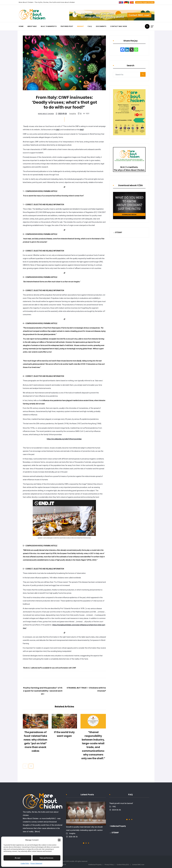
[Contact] (111, 15)
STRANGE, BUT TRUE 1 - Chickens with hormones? (86, 689)
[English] (120, 2)
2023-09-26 (62, 114)
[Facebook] (122, 50)
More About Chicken (46, 114)
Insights (72, 114)
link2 (81, 130)
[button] (59, 840)
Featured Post (67, 26)
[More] (37, 832)
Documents (101, 26)
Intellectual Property (95, 864)
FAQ (114, 807)
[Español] (132, 2)
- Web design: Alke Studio (75, 864)
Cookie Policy (25, 863)
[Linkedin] (127, 50)
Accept (17, 858)
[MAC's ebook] (129, 205)
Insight (80, 26)
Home (21, 26)
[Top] (43, 801)
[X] (132, 50)
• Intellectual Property (117, 826)
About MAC (32, 26)
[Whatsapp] (136, 50)
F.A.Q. (90, 26)
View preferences (46, 858)
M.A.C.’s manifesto (49, 26)
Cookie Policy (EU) (123, 864)
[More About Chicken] (32, 15)
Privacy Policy (109, 864)
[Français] (123, 2)
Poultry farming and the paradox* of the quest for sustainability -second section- (42, 690)
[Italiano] (129, 2)
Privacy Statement (36, 863)
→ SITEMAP (117, 232)
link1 (58, 130)
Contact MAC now (118, 26)
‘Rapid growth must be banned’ (121, 803)
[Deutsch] (126, 2)
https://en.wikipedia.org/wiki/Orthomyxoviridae (64, 439)
